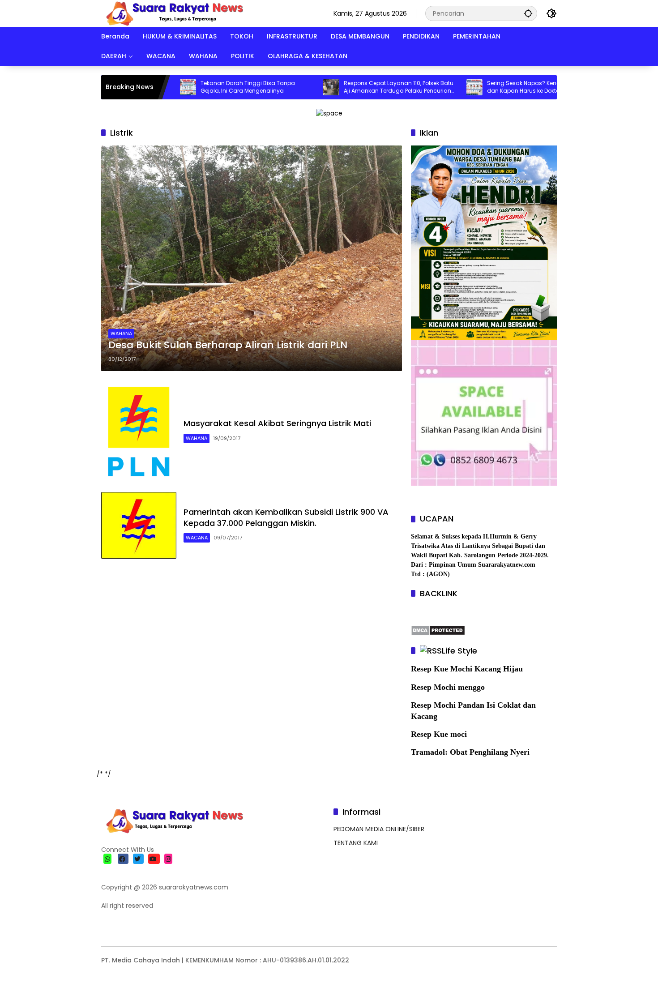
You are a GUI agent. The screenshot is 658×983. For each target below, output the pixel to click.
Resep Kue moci (439, 734)
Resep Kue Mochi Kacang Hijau (467, 668)
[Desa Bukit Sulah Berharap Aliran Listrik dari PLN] (251, 258)
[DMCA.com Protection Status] (438, 629)
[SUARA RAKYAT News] (173, 13)
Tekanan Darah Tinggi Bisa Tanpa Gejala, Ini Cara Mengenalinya (217, 87)
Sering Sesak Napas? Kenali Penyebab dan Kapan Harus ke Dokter (508, 87)
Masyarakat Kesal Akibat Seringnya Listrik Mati (277, 423)
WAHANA (121, 333)
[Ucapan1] (329, 112)
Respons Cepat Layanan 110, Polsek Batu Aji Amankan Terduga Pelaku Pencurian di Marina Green (368, 87)
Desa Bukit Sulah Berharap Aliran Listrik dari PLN (227, 345)
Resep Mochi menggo (448, 687)
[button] (528, 13)
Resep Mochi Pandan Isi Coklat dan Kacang (473, 711)
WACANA (197, 537)
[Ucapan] (484, 242)
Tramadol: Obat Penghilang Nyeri (470, 752)
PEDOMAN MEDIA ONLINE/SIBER (378, 829)
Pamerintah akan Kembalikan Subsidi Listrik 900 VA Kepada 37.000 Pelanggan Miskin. (286, 517)
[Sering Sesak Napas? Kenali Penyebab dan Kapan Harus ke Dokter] (444, 87)
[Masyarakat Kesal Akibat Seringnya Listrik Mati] (138, 431)
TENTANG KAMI (355, 842)
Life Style (459, 650)
